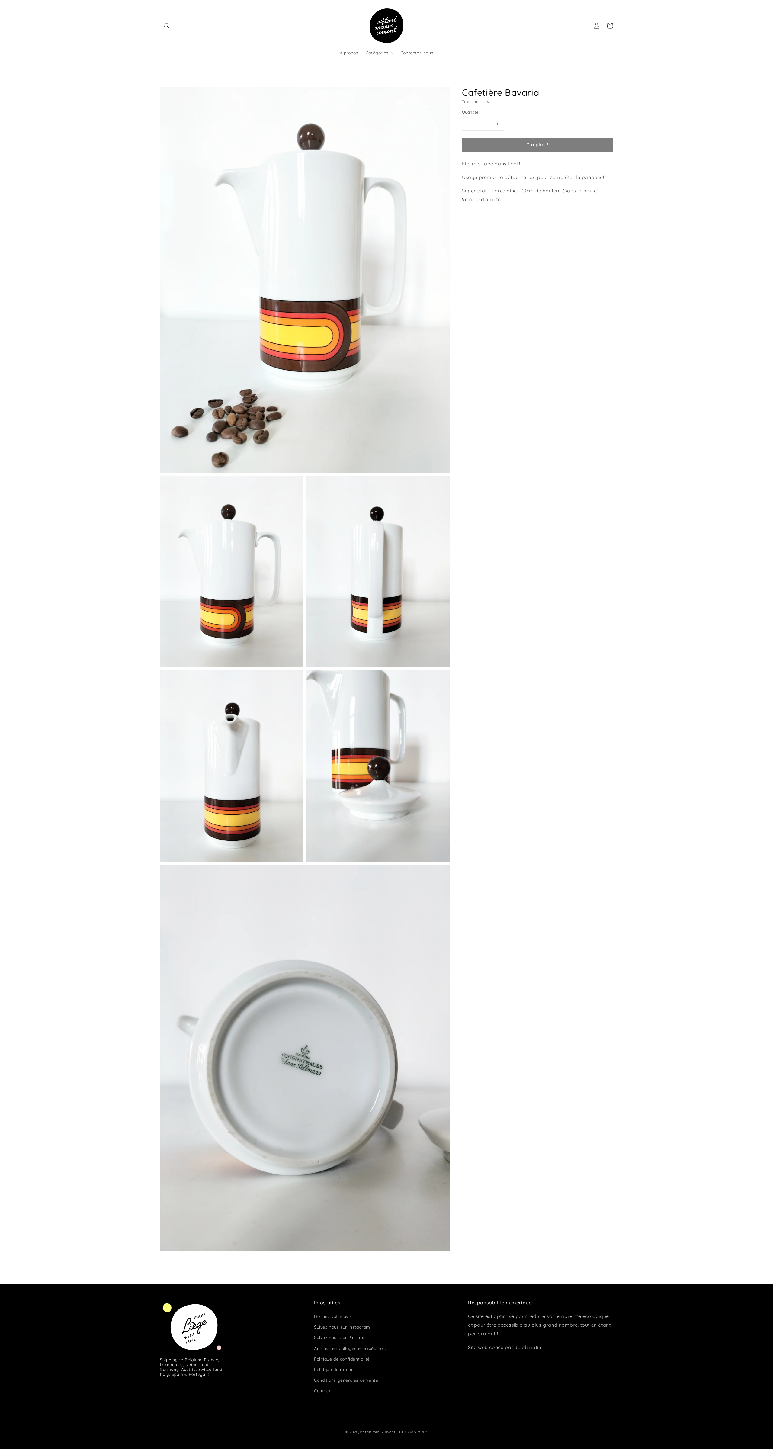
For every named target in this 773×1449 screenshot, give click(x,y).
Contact (322, 1390)
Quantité (470, 112)
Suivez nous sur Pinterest (340, 1337)
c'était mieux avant (377, 1432)
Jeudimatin (528, 1347)
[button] (166, 25)
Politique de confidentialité (342, 1359)
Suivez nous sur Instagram (342, 1327)
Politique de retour (333, 1369)
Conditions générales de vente (346, 1380)
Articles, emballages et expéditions (351, 1348)
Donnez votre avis (333, 1316)
